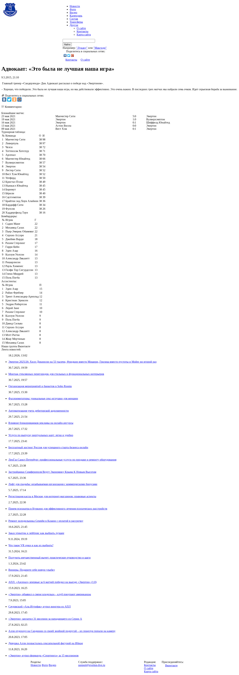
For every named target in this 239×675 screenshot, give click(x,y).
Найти (67, 44)
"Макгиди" (100, 47)
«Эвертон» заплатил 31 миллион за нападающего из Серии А (45, 618)
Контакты (82, 31)
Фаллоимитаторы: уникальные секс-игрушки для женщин (43, 398)
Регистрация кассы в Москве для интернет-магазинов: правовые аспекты (52, 496)
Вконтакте (171, 665)
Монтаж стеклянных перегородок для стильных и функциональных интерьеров (56, 373)
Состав (74, 18)
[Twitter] (69, 55)
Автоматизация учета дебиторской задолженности (38, 410)
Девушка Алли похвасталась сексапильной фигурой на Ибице (45, 643)
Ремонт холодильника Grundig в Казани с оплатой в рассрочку (45, 520)
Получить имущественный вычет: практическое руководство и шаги (49, 557)
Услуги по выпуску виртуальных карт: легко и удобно (40, 435)
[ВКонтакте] (65, 55)
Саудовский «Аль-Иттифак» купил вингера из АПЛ (39, 606)
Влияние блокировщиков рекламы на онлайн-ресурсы (40, 422)
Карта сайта (84, 34)
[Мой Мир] (19, 99)
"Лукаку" (81, 47)
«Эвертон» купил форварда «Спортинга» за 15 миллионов (43, 655)
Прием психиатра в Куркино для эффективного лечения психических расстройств (57, 508)
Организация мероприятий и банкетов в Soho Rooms (40, 386)
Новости (36, 665)
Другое (74, 25)
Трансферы (76, 21)
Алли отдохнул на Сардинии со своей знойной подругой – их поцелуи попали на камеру (61, 631)
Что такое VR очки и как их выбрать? (30, 545)
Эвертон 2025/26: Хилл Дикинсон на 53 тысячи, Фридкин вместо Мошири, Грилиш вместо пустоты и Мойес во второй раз (82, 361)
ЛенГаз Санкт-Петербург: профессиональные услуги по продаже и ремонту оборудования (62, 459)
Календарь (76, 15)
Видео (73, 12)
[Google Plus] (72, 55)
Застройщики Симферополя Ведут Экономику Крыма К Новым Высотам (52, 471)
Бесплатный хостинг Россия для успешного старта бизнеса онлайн (48, 447)
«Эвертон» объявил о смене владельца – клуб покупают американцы (49, 594)
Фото (73, 9)
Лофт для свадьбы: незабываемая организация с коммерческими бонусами (52, 484)
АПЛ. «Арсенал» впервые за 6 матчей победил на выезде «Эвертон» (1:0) (52, 582)
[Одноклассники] (14, 99)
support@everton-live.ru (91, 665)
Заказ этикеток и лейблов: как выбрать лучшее (36, 533)
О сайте (81, 28)
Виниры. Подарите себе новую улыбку (31, 569)
